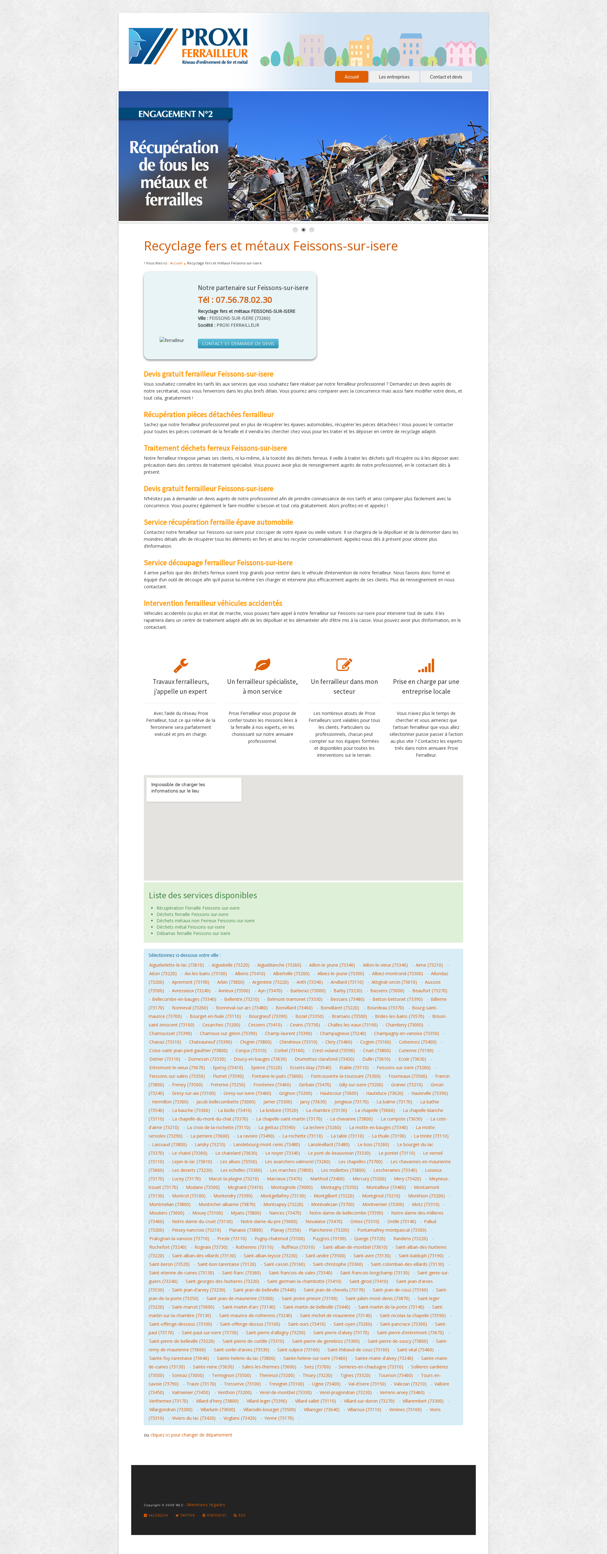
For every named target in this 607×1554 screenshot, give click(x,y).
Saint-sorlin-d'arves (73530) (241, 1350)
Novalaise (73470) (323, 1221)
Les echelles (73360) (241, 1170)
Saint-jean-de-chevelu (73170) (334, 1290)
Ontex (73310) (364, 1221)
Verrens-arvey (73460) (402, 1392)
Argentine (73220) (270, 982)
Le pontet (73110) (396, 1153)
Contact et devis (446, 77)
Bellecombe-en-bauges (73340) (184, 999)
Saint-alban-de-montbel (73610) (355, 1247)
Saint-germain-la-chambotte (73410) (304, 1281)
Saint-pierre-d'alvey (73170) (341, 1333)
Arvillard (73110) (347, 982)
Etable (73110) (354, 1067)
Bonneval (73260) (190, 1008)
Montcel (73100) (188, 1196)
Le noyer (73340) (282, 1153)
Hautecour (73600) (339, 1093)
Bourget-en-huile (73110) (215, 1016)
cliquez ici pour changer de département (191, 1435)
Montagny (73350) (339, 1187)
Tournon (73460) (395, 1375)
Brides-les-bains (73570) (399, 1016)
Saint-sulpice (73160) (298, 1350)
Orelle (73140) (401, 1221)
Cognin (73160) (375, 1042)
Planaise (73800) (246, 1230)
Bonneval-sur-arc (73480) (242, 1008)
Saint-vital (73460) (415, 1350)
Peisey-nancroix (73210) (196, 1230)
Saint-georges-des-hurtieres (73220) (222, 1281)
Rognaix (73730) (211, 1247)
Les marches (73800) (291, 1170)
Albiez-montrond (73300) (397, 973)
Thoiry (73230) (317, 1375)
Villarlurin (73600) (217, 1409)
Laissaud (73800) (169, 1144)
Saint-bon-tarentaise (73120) (227, 1264)
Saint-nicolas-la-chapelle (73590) (413, 1315)
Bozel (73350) (309, 1016)
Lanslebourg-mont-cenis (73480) (266, 1144)
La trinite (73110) (431, 1136)
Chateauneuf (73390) (210, 1042)
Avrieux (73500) (234, 991)
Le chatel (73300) (189, 1153)
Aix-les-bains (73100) (206, 973)
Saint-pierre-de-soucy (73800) (398, 1341)
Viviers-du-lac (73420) (194, 1418)
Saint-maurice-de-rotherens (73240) (255, 1315)
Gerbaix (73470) (315, 1085)
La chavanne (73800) (351, 1119)
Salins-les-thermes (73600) (269, 1367)
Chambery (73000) (404, 1025)
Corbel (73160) (289, 1050)
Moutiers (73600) (166, 1213)
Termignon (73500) (231, 1375)
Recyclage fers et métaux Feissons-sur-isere (271, 245)
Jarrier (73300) (277, 1102)
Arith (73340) (310, 982)
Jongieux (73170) (351, 1102)
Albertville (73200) (291, 973)
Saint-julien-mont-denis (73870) (378, 1298)
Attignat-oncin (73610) (394, 982)
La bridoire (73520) (279, 1110)
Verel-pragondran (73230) (346, 1392)
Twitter (187, 1515)
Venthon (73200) (235, 1392)
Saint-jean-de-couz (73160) (400, 1290)
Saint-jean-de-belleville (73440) (264, 1290)
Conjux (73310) (251, 1050)
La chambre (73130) (326, 1110)
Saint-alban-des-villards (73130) (204, 1256)
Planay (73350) (286, 1230)
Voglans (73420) (240, 1418)
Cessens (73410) (265, 1025)
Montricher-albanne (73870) (227, 1204)
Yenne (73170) (279, 1418)
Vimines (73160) (405, 1409)
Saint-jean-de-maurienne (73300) (240, 1298)
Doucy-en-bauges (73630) (260, 1059)
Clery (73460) (338, 1042)
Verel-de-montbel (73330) (286, 1392)
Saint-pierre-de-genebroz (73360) (326, 1341)
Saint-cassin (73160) (284, 1264)
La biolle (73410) (235, 1110)
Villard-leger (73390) (267, 1401)
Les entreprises (394, 77)
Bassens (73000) (387, 991)
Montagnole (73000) (292, 1187)
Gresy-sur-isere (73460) (247, 1093)
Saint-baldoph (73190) (421, 1256)
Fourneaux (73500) (408, 1076)
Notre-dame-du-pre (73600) (269, 1221)
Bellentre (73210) (241, 999)
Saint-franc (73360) (241, 1273)
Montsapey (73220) (283, 1204)
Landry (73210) (210, 1144)
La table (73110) (347, 1136)
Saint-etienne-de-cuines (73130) (181, 1273)
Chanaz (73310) (165, 1042)
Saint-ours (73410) (307, 1324)
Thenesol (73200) (277, 1375)
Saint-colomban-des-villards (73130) (407, 1264)
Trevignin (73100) (286, 1384)
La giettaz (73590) (276, 1127)
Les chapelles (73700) (360, 1162)
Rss (241, 1515)
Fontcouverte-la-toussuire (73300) (346, 1076)
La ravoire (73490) (255, 1136)
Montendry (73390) (233, 1196)
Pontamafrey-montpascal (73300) (391, 1230)
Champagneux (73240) (343, 1033)
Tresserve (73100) (242, 1384)
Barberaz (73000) (308, 991)
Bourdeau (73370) (385, 1008)
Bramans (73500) (349, 1016)
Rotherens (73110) (254, 1247)
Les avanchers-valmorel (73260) (297, 1162)
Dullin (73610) (376, 1059)
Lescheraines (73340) (395, 1170)
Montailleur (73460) (386, 1187)
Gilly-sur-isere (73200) (361, 1085)
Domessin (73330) (207, 1059)
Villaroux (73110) (364, 1409)
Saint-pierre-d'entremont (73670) (410, 1333)
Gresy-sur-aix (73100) (194, 1093)
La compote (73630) (401, 1119)
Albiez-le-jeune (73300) (340, 973)
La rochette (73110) (302, 1136)
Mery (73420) (407, 1179)
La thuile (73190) (389, 1136)
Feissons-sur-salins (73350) (177, 1076)
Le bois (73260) (373, 1144)
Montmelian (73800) (170, 1204)
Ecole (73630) (412, 1059)
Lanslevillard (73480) (329, 1144)
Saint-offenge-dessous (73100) (180, 1324)
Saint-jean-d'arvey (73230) (198, 1290)
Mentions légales (206, 1504)
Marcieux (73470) (284, 1179)
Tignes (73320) (355, 1375)
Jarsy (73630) (313, 1102)
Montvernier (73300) (383, 1204)
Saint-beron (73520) (169, 1264)
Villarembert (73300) (423, 1401)
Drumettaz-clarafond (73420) (324, 1059)
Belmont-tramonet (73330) (294, 999)
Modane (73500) (203, 1187)
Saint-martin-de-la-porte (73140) (391, 1307)
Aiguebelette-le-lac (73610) (176, 965)
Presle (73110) (232, 1238)
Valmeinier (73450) (191, 1392)
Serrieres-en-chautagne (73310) (371, 1367)
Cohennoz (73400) (418, 1042)
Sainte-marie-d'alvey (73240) (384, 1358)
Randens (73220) (410, 1238)
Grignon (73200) (295, 1093)
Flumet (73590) (228, 1076)
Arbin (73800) (230, 982)
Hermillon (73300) (170, 1102)
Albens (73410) (250, 973)
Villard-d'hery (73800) (217, 1401)
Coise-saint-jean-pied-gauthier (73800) (188, 1050)
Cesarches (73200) (221, 1025)
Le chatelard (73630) (236, 1153)
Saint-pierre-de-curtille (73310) (253, 1341)
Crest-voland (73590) (333, 1050)
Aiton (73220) (163, 973)
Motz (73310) (425, 1204)
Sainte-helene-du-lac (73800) (246, 1358)
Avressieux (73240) (191, 991)
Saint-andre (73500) (325, 1256)
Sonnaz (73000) (188, 1375)
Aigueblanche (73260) (279, 965)
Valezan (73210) (410, 1384)
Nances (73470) (285, 1213)
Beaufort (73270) (429, 991)
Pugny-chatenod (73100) (279, 1238)
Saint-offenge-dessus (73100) (250, 1324)
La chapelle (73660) (375, 1110)
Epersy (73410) (228, 1067)
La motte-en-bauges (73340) (378, 1127)
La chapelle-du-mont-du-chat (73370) (210, 1119)
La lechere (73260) (322, 1127)
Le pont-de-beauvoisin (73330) (339, 1153)
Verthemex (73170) (168, 1401)
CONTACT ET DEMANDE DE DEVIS (238, 343)
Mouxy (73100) (207, 1213)
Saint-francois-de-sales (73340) (300, 1273)
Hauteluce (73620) (384, 1093)
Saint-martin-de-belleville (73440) (316, 1307)
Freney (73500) (187, 1085)
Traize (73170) (201, 1384)
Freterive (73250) (228, 1085)
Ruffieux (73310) (298, 1247)
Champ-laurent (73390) (288, 1033)
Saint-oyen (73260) (353, 1324)
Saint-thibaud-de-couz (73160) (358, 1350)
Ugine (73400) (326, 1384)
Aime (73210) (429, 965)
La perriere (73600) (209, 1136)
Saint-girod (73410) (368, 1281)
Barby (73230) (348, 991)
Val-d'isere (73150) (367, 1384)
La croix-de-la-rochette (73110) (218, 1127)
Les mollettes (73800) (343, 1170)
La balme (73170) (394, 1102)
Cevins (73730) (305, 1025)
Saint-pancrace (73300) (403, 1324)
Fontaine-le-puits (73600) (277, 1076)
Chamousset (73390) (170, 1033)
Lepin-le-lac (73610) (192, 1162)
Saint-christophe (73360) (338, 1264)
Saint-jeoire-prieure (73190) (310, 1298)
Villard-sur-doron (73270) (369, 1401)
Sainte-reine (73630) (213, 1367)
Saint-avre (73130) (372, 1256)
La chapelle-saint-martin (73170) (289, 1119)
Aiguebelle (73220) (230, 965)
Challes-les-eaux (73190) (353, 1025)
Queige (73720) (369, 1238)
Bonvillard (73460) (294, 1008)
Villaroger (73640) (322, 1409)
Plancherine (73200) (329, 1230)
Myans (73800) (246, 1213)
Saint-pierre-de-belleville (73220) (182, 1341)
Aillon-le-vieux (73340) (385, 965)
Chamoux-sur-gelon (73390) (228, 1033)
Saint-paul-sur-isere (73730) (210, 1333)
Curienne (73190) (416, 1050)
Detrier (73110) (164, 1059)
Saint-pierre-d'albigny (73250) (275, 1333)
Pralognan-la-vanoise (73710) (179, 1238)
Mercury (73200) (369, 1179)
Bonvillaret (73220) (340, 1008)
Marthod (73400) (327, 1179)
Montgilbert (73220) (334, 1196)
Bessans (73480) (347, 999)
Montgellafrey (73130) (283, 1196)
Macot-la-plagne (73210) (234, 1179)
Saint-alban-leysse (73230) (270, 1256)
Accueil (352, 77)
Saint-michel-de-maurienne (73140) (336, 1315)
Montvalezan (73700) (332, 1204)
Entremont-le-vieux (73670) (177, 1067)
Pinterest (216, 1515)
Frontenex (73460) (272, 1085)
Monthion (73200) (426, 1196)
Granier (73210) (407, 1085)
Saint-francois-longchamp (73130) (374, 1273)
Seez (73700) (317, 1367)
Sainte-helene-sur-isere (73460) (315, 1358)
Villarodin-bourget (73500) (269, 1409)
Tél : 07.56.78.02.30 (235, 299)
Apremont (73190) (190, 982)
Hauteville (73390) (429, 1093)
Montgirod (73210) (381, 1196)
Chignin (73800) (256, 1042)
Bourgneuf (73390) (268, 1016)
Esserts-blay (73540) (310, 1067)
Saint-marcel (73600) (193, 1307)
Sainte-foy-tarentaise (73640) (179, 1358)
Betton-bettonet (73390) (397, 999)
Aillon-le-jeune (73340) (332, 965)
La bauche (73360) (191, 1110)
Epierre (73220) (266, 1067)
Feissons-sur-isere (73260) (404, 1067)
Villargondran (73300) (171, 1409)
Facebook (157, 1515)
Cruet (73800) (377, 1050)
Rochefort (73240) (168, 1247)
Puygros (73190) (329, 1238)
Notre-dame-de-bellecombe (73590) (346, 1213)
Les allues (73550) (238, 1162)
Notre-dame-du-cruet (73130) (202, 1221)
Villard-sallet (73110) (315, 1401)
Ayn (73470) (270, 991)
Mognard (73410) (245, 1187)
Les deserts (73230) (192, 1170)
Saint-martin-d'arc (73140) (248, 1307)
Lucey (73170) (186, 1179)
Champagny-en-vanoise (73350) (406, 1033)
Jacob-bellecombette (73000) (225, 1102)
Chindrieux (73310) (298, 1042)
